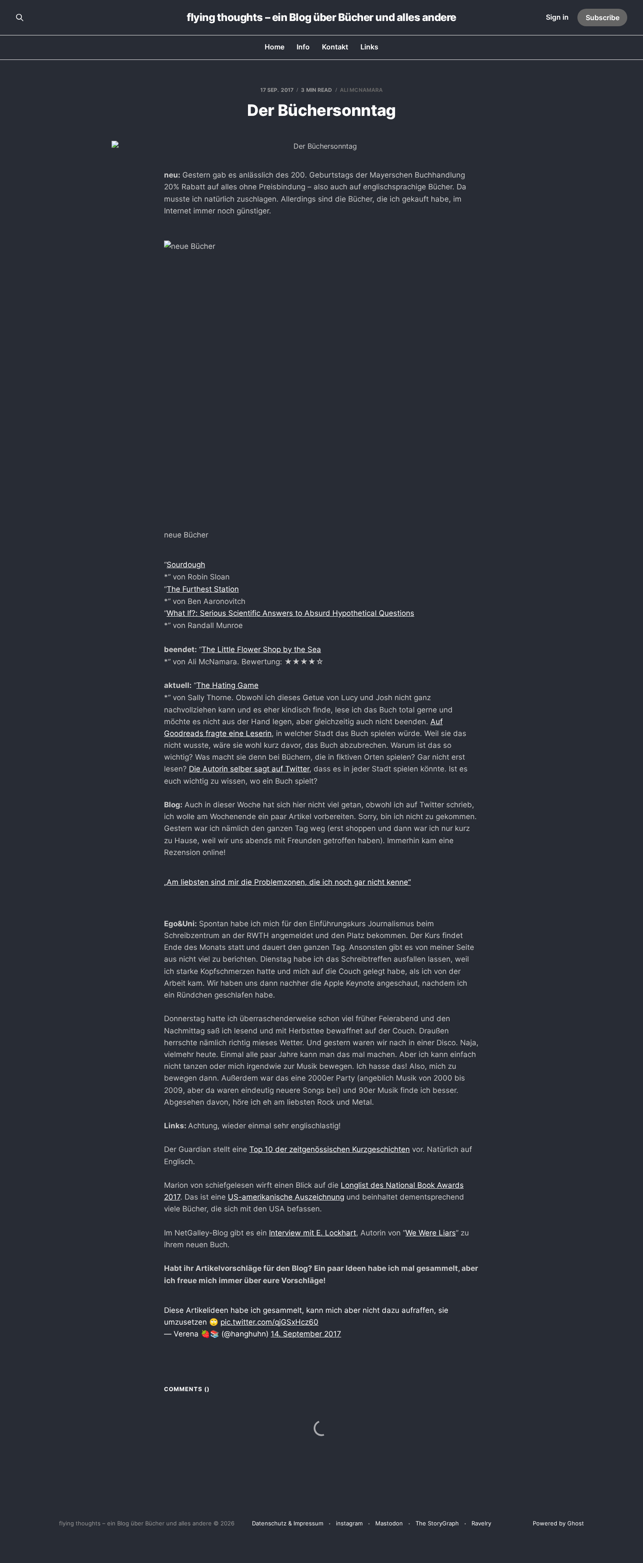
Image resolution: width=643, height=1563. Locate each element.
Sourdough (186, 564)
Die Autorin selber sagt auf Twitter (249, 768)
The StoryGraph (437, 1523)
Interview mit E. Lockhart (312, 1232)
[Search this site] (19, 17)
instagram (349, 1523)
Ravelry (481, 1523)
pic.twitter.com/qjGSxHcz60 (269, 1322)
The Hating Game (227, 685)
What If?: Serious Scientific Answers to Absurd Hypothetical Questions (290, 613)
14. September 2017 (306, 1333)
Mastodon (389, 1523)
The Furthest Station (203, 589)
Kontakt (335, 46)
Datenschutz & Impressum (287, 1523)
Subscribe (602, 17)
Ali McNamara (361, 90)
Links (369, 46)
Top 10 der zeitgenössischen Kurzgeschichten (329, 1149)
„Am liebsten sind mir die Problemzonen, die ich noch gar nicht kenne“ (287, 882)
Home (274, 46)
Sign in (557, 17)
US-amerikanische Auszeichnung (286, 1197)
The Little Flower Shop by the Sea (261, 649)
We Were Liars (430, 1232)
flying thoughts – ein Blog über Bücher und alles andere (321, 17)
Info (303, 46)
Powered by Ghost (558, 1523)
